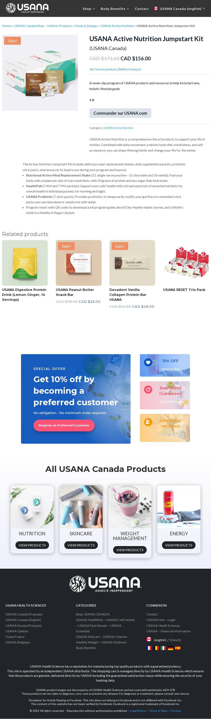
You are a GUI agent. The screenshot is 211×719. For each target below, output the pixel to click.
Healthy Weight (87, 642)
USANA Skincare (88, 636)
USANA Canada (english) (181, 9)
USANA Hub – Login (160, 620)
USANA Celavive (115, 636)
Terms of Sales (158, 710)
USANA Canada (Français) (23, 614)
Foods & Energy (86, 26)
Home (6, 26)
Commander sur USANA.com (120, 113)
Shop (87, 9)
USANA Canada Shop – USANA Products (43, 26)
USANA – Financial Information (168, 631)
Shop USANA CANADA (93, 614)
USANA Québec (17, 631)
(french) (175, 640)
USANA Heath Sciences (163, 625)
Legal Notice (138, 710)
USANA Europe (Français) (23, 625)
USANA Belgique (17, 642)
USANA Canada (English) (23, 620)
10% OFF (170, 361)
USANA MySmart (114, 642)
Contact (142, 9)
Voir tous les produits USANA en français (115, 69)
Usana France (15, 636)
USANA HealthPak (89, 620)
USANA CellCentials (120, 620)
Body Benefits (113, 9)
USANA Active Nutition (117, 26)
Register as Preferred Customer (64, 425)
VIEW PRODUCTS (32, 545)
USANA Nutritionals (92, 625)
